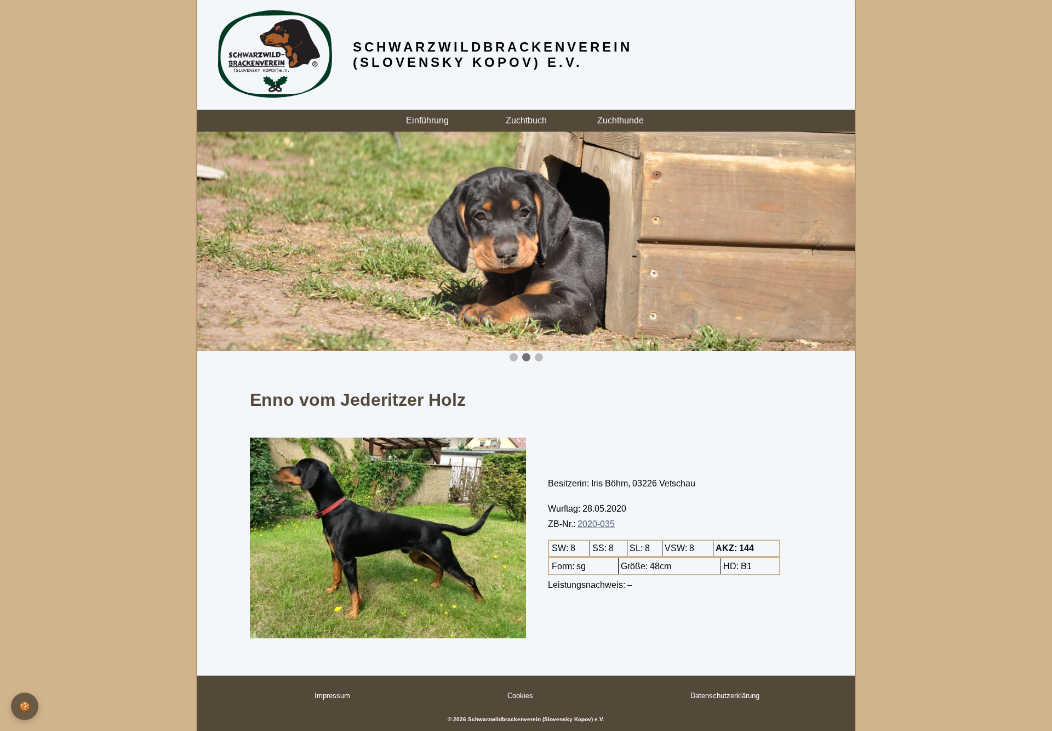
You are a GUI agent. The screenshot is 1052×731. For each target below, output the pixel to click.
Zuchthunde (621, 120)
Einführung (427, 120)
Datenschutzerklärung (724, 696)
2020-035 (596, 524)
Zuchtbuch (526, 120)
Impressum (332, 696)
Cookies (520, 696)
